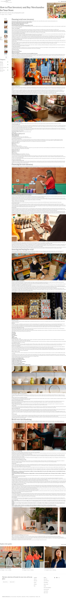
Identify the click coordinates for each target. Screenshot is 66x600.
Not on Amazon (14, 335)
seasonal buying (51, 349)
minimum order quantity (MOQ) (26, 140)
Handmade (13, 334)
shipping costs (55, 339)
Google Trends (23, 92)
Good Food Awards (50, 347)
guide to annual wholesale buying (29, 365)
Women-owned (14, 337)
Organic (13, 336)
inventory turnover (40, 415)
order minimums (47, 156)
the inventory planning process (18, 282)
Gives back (13, 332)
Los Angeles (26, 289)
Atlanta (16, 289)
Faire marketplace (16, 321)
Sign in (59, 1)
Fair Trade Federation (32, 347)
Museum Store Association (41, 347)
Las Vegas (18, 289)
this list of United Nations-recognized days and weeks (54, 365)
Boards (52, 348)
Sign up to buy (63, 1)
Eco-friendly (14, 333)
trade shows (44, 288)
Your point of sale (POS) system (29, 416)
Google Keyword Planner (15, 92)
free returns (13, 159)
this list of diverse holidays (39, 365)
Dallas (22, 289)
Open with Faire (46, 55)
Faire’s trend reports (55, 91)
